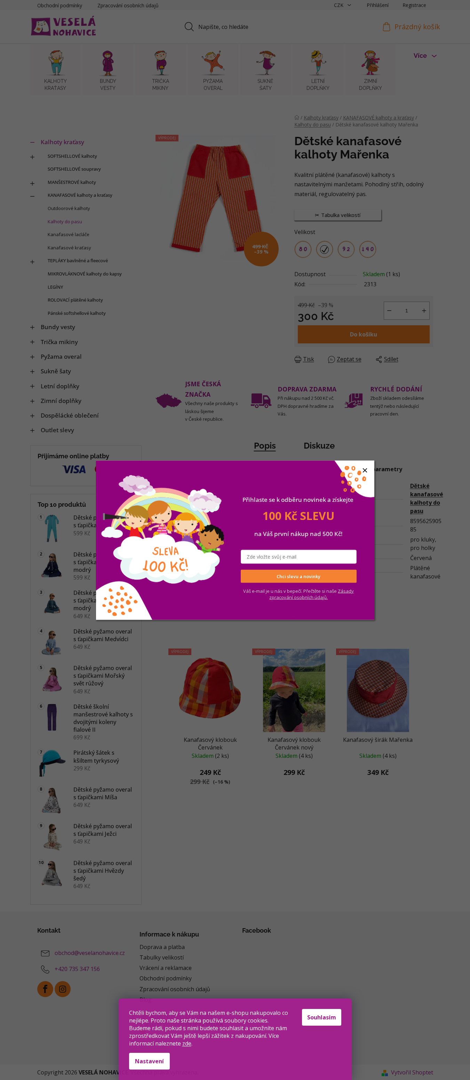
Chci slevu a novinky (298, 576)
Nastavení (149, 1061)
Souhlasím (321, 1017)
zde (186, 1043)
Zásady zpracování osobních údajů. (311, 594)
